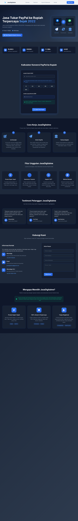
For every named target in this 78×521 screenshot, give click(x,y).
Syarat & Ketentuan (45, 2)
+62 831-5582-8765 (11, 273)
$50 (45, 86)
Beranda (27, 2)
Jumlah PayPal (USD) (28, 73)
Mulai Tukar (70, 2)
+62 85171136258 (11, 257)
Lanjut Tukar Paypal (39, 109)
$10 (32, 86)
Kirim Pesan (48, 274)
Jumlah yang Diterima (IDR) (29, 93)
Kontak (55, 2)
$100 (52, 86)
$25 (39, 86)
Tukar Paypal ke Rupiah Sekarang (13, 35)
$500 (26, 89)
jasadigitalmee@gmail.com (13, 265)
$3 (26, 86)
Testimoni (35, 2)
